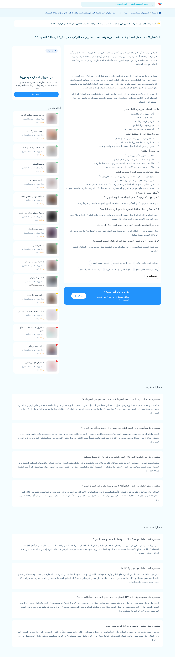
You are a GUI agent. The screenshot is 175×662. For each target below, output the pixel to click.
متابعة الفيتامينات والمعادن (90, 269)
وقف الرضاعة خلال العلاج (147, 269)
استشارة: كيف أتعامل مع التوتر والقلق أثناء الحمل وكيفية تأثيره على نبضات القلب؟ (121, 485)
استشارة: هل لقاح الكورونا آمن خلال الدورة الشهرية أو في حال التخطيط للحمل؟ (122, 456)
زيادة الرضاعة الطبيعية (122, 263)
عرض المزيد (152, 276)
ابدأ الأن (80, 296)
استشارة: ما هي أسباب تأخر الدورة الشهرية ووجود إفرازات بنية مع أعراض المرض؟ (121, 428)
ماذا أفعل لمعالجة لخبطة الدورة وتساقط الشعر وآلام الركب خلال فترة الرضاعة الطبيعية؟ (80, 13)
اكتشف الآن (36, 94)
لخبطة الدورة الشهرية (99, 263)
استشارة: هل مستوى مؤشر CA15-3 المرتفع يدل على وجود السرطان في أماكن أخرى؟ (119, 597)
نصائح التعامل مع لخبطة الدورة (119, 269)
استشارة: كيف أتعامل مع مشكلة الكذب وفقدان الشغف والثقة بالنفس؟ (127, 539)
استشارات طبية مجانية (140, 13)
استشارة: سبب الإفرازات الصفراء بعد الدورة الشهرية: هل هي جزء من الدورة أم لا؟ (121, 399)
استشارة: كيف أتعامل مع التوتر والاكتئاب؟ (141, 568)
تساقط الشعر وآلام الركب (147, 263)
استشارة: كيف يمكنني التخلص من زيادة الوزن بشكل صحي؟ (132, 626)
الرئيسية (155, 13)
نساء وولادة (123, 13)
